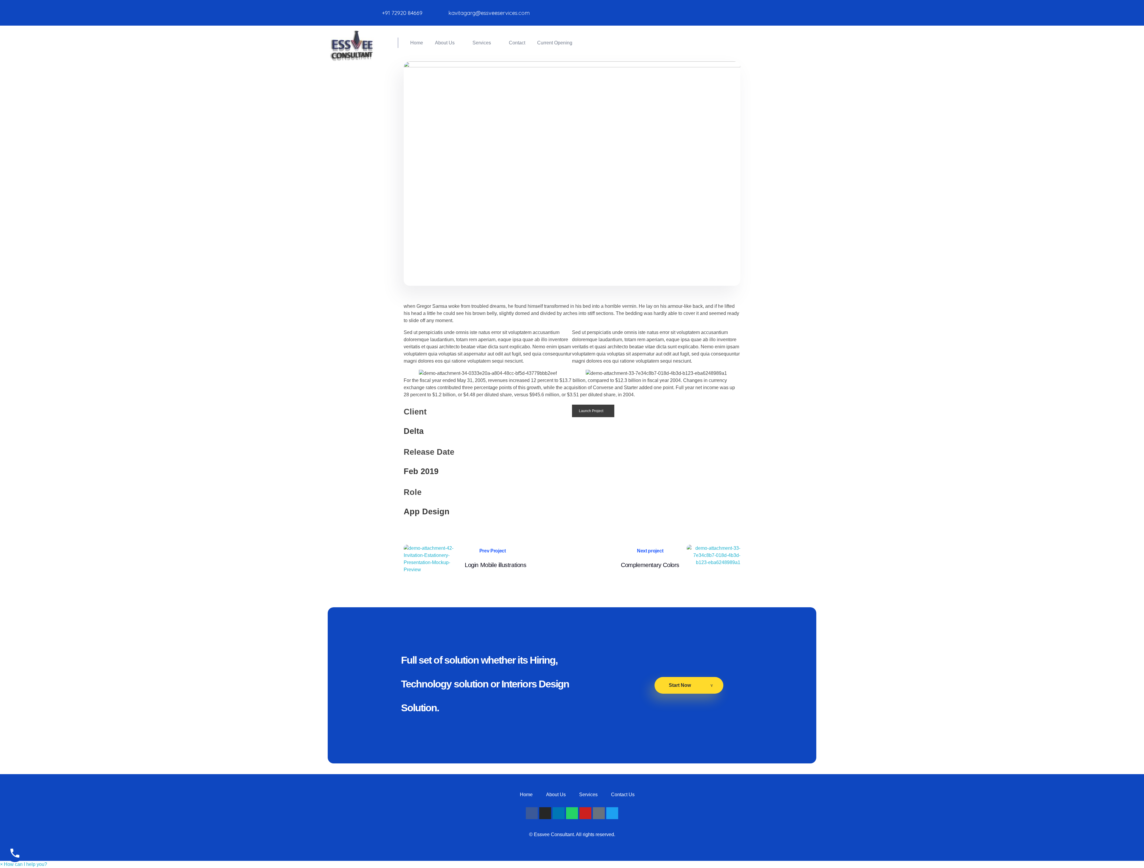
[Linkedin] (786, 12)
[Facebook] (754, 12)
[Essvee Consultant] (351, 45)
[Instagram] (770, 12)
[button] (23, 864)
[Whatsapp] (572, 813)
